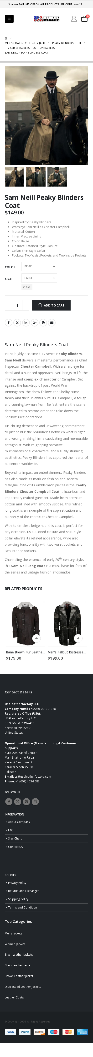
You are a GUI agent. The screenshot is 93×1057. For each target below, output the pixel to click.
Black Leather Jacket (18, 965)
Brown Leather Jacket (19, 976)
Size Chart (15, 838)
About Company (19, 822)
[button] (9, 19)
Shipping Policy (18, 899)
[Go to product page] (25, 623)
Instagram (35, 801)
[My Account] (74, 19)
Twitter (17, 322)
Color (10, 267)
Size (8, 279)
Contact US (15, 847)
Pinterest (43, 322)
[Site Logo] (46, 19)
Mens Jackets (13, 933)
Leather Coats (14, 997)
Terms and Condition (22, 907)
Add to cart (54, 305)
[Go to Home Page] (6, 38)
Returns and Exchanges (23, 891)
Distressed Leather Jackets (23, 986)
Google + (34, 322)
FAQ (11, 830)
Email (52, 322)
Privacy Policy (17, 882)
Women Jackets (15, 944)
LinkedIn (26, 322)
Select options (36, 638)
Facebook (8, 322)
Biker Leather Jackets (19, 954)
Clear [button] (27, 287)
